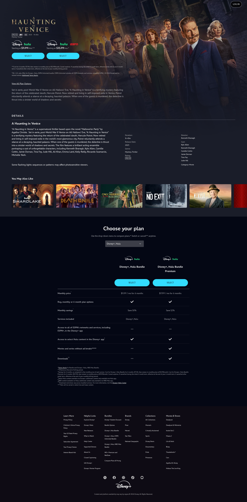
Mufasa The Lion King (173, 468)
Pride (147, 452)
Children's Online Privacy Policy (72, 426)
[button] (92, 416)
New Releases (88, 431)
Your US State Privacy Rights (70, 435)
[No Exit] (166, 196)
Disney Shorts (149, 441)
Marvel (127, 431)
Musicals (148, 425)
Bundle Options (110, 425)
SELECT (28, 56)
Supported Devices (90, 447)
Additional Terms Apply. (30, 75)
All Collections (150, 420)
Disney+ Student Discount (113, 420)
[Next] (242, 195)
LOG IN (236, 4)
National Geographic (132, 441)
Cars (167, 458)
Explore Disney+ (89, 420)
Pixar (126, 425)
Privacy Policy (68, 420)
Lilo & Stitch (170, 441)
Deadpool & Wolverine (173, 425)
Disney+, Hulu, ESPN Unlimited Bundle (111, 437)
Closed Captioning (90, 458)
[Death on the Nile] (77, 196)
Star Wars (128, 436)
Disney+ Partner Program (92, 468)
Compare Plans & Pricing (113, 461)
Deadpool (169, 420)
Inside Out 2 (170, 431)
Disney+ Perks (88, 425)
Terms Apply (62, 368)
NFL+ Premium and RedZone (111, 454)
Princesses (148, 458)
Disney (127, 420)
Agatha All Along (172, 463)
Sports (147, 436)
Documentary (149, 447)
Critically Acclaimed (152, 431)
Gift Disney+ (88, 463)
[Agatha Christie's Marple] (210, 196)
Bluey (168, 447)
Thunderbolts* (171, 452)
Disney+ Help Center (119, 383)
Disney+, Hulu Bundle (112, 431)
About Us (87, 452)
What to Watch (89, 436)
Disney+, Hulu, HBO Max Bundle (113, 445)
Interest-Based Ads (70, 452)
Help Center (88, 441)
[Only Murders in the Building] (121, 196)
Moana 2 (169, 436)
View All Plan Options (21, 83)
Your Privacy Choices (70, 447)
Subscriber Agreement (71, 442)
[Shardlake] (33, 196)
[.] (105, 477)
